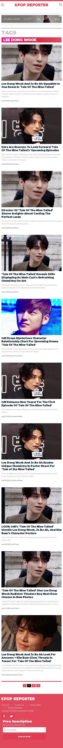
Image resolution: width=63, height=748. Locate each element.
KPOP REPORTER (31, 4)
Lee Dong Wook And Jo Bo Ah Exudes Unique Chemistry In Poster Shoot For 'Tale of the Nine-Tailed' (28, 466)
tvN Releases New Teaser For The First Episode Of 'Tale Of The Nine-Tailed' (28, 403)
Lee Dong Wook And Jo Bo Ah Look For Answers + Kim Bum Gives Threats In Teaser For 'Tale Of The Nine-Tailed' (28, 658)
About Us (5, 705)
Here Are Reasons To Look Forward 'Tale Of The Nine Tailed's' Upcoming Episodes (30, 148)
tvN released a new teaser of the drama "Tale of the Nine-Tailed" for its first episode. (29, 410)
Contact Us (19, 705)
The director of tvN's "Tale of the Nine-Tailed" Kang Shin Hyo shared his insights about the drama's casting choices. (31, 222)
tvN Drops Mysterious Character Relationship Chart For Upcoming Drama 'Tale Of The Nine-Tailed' (29, 341)
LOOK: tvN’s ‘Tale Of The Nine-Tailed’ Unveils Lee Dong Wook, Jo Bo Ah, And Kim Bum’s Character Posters (31, 530)
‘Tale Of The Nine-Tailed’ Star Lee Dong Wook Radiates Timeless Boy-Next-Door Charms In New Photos (29, 594)
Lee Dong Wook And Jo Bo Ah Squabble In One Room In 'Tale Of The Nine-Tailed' (30, 85)
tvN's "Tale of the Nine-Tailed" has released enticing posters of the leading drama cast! (29, 538)
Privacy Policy (35, 705)
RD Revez (16, 101)
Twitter (11, 716)
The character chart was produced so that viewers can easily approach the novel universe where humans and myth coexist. (29, 350)
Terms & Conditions (14, 708)
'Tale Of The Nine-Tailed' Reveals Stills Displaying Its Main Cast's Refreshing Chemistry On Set (28, 277)
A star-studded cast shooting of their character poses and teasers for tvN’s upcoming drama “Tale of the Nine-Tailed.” (29, 474)
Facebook (4, 716)
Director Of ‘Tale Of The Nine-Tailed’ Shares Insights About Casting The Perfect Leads (27, 213)
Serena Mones (17, 356)
